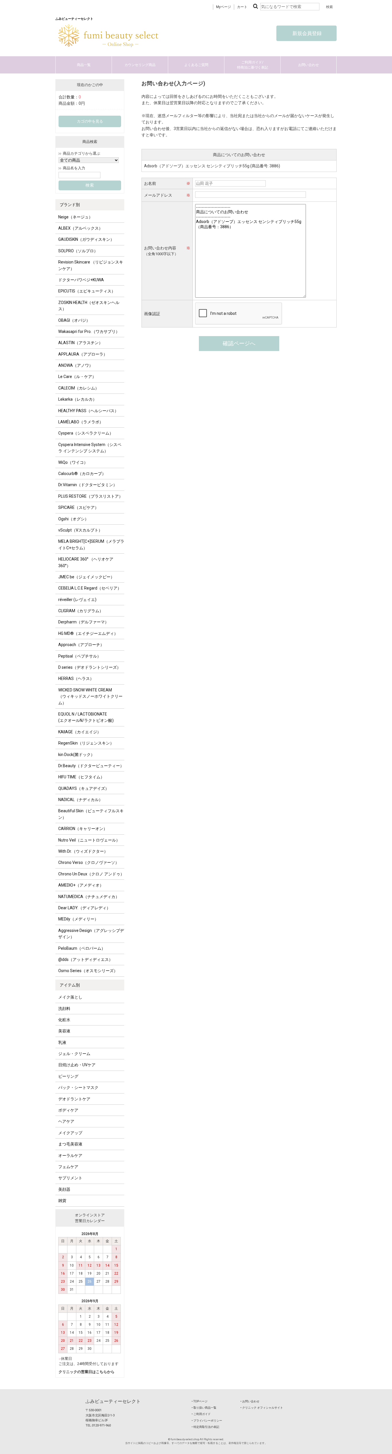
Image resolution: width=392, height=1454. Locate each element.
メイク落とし (70, 997)
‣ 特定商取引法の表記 (205, 1426)
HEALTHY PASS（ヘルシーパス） (88, 410)
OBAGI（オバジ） (74, 320)
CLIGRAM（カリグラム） (80, 610)
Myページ (223, 7)
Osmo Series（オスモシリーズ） (88, 970)
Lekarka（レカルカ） (77, 399)
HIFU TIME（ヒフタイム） (81, 777)
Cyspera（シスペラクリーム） (85, 433)
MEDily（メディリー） (78, 919)
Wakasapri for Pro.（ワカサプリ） (89, 331)
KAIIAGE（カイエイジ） (79, 732)
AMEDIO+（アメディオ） (81, 885)
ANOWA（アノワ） (75, 365)
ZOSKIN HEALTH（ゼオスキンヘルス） (88, 305)
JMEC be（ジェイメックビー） (86, 577)
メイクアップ (70, 1133)
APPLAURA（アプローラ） (82, 354)
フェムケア (68, 1166)
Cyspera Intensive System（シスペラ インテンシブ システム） (89, 447)
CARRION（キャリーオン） (82, 828)
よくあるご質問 (196, 65)
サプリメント (70, 1178)
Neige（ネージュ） (75, 217)
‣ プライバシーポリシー (207, 1420)
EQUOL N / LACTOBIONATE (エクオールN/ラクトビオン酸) (86, 717)
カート (242, 7)
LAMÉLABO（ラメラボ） (80, 422)
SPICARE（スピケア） (78, 507)
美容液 (64, 1031)
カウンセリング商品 (140, 65)
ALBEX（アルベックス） (80, 228)
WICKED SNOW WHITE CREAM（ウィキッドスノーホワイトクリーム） (90, 696)
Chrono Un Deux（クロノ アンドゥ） (91, 874)
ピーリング (68, 1076)
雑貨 (62, 1200)
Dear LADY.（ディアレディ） (84, 908)
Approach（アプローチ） (81, 644)
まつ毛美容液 (70, 1144)
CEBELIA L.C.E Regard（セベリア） (89, 588)
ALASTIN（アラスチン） (80, 342)
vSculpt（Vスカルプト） (80, 530)
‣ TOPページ (199, 1401)
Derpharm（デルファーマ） (83, 622)
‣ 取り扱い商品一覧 (204, 1407)
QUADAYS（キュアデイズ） (83, 788)
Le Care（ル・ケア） (77, 376)
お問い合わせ (308, 65)
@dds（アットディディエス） (85, 959)
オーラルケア (70, 1155)
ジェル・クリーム (74, 1053)
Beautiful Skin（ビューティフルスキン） (91, 814)
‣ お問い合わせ (249, 1401)
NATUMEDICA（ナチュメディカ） (88, 896)
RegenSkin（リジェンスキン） (86, 743)
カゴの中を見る (90, 121)
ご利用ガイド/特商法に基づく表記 (252, 64)
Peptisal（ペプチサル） (79, 656)
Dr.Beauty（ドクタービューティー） (91, 765)
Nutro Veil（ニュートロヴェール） (89, 840)
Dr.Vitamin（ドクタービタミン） (87, 484)
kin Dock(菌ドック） (76, 754)
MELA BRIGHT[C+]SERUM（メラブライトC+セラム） (91, 544)
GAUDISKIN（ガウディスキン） (86, 239)
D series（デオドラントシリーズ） (89, 667)
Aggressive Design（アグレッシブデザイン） (91, 933)
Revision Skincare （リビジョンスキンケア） (90, 265)
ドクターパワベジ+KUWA (81, 280)
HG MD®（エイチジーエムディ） (88, 633)
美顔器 (64, 1189)
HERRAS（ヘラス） (76, 678)
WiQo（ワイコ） (73, 462)
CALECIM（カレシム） (78, 388)
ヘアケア (66, 1121)
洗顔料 (64, 1008)
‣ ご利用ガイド (201, 1414)
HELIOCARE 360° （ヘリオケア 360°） (85, 562)
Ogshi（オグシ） (73, 519)
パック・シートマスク (78, 1087)
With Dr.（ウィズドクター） (83, 851)
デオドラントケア (74, 1099)
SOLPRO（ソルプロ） (78, 251)
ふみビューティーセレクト (113, 1401)
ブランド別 (70, 204)
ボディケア (68, 1110)
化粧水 (64, 1019)
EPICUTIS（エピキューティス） (86, 291)
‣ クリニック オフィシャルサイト (261, 1407)
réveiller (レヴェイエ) (77, 599)
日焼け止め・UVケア (77, 1065)
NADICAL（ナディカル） (80, 799)
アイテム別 (70, 985)
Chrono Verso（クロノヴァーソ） (88, 862)
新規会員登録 (306, 33)
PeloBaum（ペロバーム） (81, 948)
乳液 (62, 1042)
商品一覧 (84, 65)
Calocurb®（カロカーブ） (82, 473)
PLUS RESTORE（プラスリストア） (90, 496)
